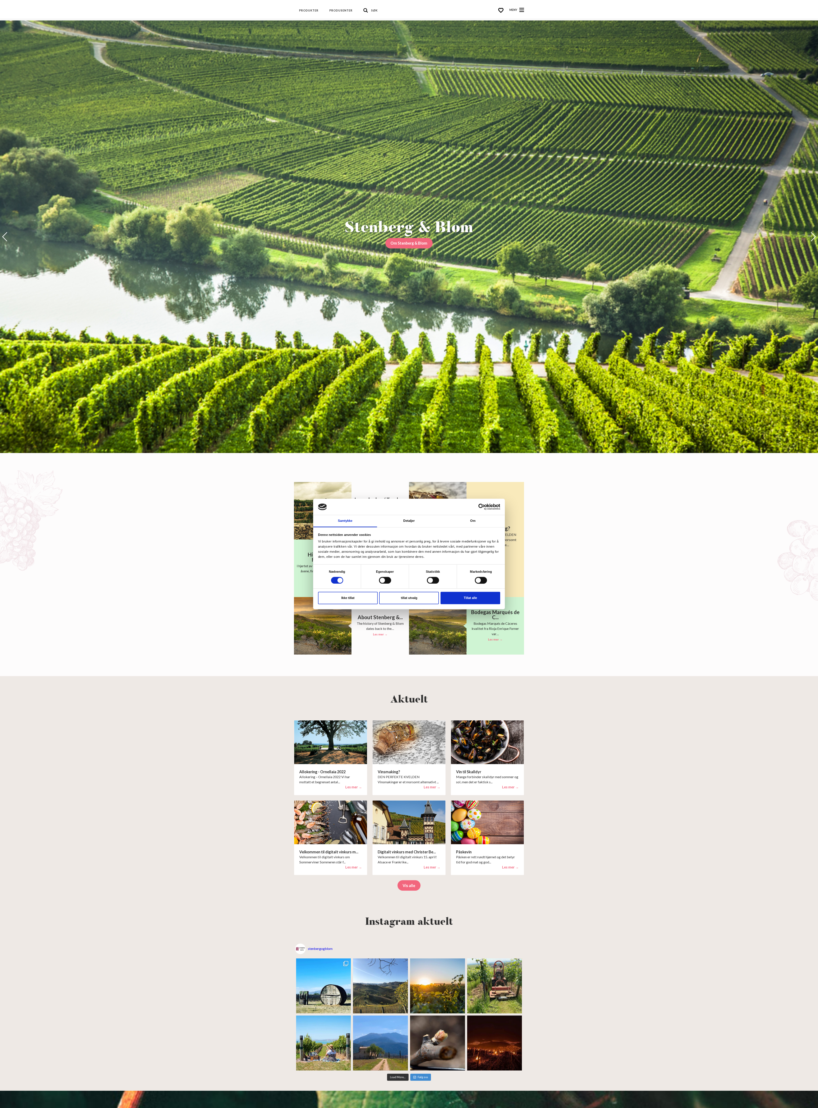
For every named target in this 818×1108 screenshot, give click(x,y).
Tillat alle (470, 598)
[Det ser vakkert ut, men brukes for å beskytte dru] (494, 1043)
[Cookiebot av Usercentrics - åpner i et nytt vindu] (481, 507)
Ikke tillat (347, 598)
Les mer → (380, 634)
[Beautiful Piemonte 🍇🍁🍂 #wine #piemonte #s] (380, 985)
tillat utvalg (409, 598)
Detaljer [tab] (409, 521)
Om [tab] (472, 521)
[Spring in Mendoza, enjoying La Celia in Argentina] (323, 985)
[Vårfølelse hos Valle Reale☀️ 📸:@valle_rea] (380, 1043)
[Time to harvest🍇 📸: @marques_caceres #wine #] (437, 985)
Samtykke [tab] (345, 521)
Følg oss (423, 1077)
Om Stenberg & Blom (408, 243)
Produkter (308, 10)
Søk (374, 10)
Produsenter (341, 10)
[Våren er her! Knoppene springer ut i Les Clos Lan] (437, 1043)
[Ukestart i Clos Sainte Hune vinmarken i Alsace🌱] (494, 985)
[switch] (385, 580)
